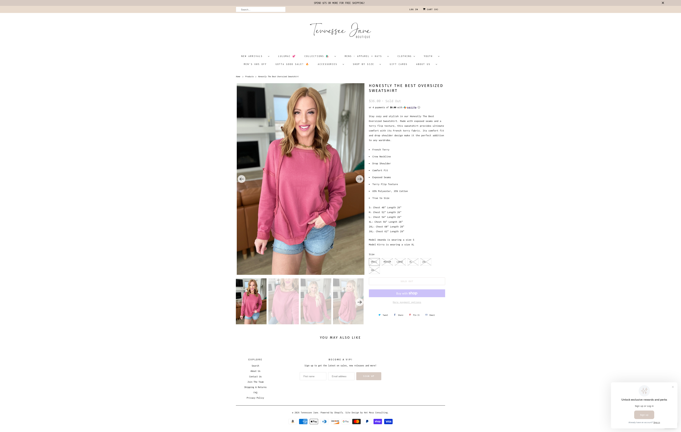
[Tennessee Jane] (340, 32)
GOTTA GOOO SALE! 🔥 (292, 64)
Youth (430, 56)
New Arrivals (253, 56)
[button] (407, 107)
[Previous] (241, 179)
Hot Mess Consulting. (376, 412)
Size (372, 254)
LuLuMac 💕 (287, 56)
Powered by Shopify (332, 412)
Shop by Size (365, 64)
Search (255, 365)
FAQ (255, 392)
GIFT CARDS (399, 64)
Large (400, 262)
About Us (425, 64)
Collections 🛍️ (318, 56)
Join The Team (255, 382)
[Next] (360, 179)
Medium (387, 262)
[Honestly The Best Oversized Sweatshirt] (300, 179)
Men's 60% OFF (255, 64)
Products (250, 76)
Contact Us (255, 376)
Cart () (432, 9)
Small (374, 262)
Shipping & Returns (255, 387)
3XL (373, 270)
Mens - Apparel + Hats (365, 56)
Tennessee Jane (309, 412)
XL (410, 262)
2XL (424, 262)
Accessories (329, 64)
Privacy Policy (255, 398)
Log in (413, 9)
